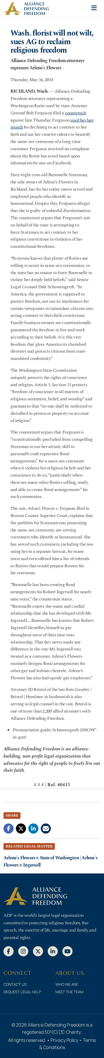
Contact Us (15, 984)
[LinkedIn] (53, 950)
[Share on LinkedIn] (33, 828)
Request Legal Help (22, 991)
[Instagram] (23, 950)
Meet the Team (69, 991)
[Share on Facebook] (8, 828)
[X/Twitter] (38, 950)
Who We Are (66, 984)
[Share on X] (21, 828)
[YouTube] (67, 950)
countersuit (75, 112)
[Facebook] (8, 950)
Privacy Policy (64, 1040)
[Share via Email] (46, 828)
